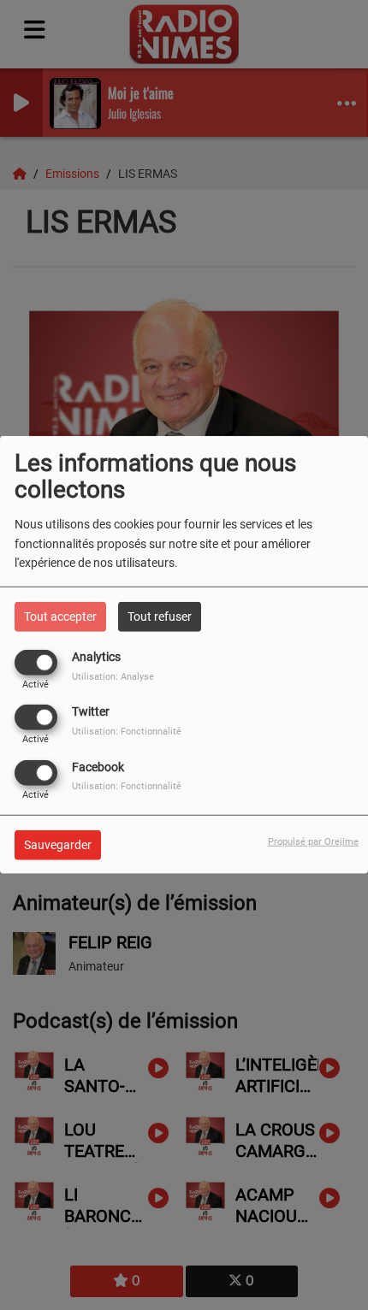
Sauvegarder (58, 844)
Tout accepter (60, 616)
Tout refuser (160, 616)
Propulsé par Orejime (313, 841)
